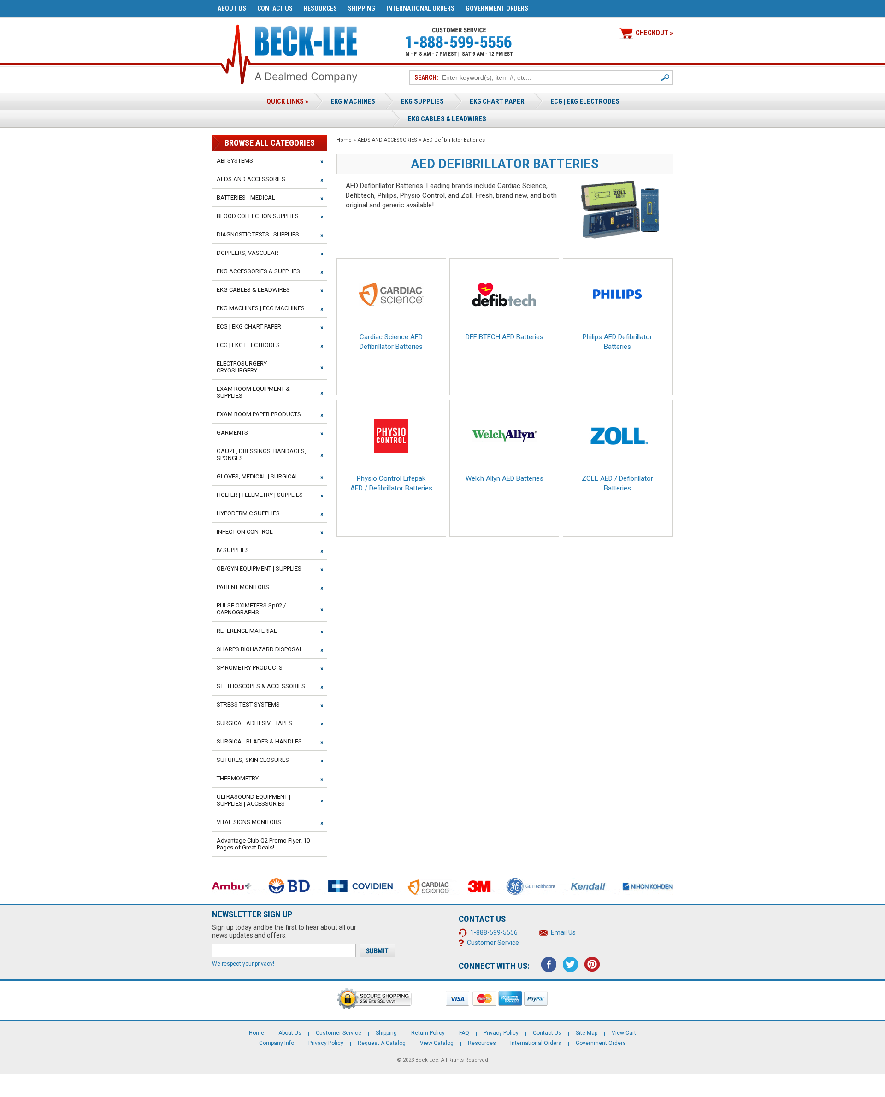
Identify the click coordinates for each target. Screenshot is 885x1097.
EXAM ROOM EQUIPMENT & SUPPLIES (253, 392)
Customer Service (493, 942)
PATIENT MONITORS (243, 587)
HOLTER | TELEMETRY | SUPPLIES (260, 494)
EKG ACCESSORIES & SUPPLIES (258, 271)
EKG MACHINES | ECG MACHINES (261, 308)
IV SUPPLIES (233, 550)
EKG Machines (352, 101)
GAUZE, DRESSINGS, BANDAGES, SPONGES (261, 454)
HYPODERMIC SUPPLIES (248, 513)
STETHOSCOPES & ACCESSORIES (261, 686)
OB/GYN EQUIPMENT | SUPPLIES (259, 568)
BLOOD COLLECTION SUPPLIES (258, 215)
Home (344, 140)
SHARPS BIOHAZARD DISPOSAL (260, 649)
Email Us (563, 932)
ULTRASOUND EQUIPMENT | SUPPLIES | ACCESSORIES (253, 800)
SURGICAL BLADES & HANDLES (259, 741)
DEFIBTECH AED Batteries (504, 337)
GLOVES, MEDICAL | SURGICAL (258, 476)
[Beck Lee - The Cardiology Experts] (306, 39)
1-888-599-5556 (494, 932)
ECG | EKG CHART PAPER (249, 326)
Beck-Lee (426, 1060)
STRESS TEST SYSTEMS (248, 704)
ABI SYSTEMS (235, 160)
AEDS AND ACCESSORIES (387, 140)
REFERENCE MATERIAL (247, 630)
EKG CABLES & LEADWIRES (253, 289)
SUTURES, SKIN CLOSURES (253, 759)
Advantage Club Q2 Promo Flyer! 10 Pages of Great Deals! (263, 844)
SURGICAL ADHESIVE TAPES (254, 723)
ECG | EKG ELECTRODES (585, 101)
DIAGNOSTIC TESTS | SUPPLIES (258, 234)
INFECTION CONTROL (245, 531)
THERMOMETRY (238, 778)
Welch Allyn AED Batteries (504, 478)
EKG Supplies (422, 101)
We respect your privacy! (243, 964)
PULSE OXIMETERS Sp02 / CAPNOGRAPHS (251, 609)
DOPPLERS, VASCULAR (247, 252)
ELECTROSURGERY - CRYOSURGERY (243, 367)
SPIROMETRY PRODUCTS (250, 667)
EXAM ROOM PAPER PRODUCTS (259, 414)
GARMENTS (232, 432)
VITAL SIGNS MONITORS (249, 822)
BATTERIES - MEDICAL (246, 197)
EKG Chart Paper (497, 101)
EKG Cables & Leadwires (447, 119)
